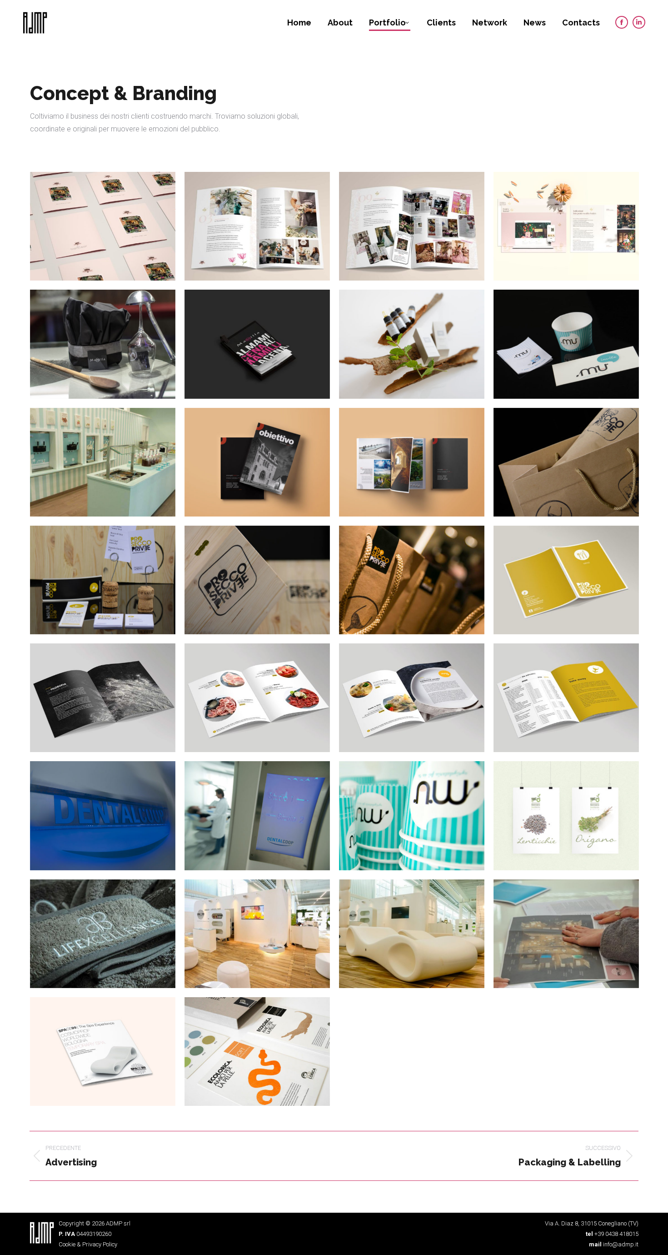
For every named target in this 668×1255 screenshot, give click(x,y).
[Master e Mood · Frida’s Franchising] (566, 226)
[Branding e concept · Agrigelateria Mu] (566, 344)
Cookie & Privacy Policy (88, 1244)
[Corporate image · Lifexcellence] (102, 933)
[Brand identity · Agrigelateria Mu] (411, 815)
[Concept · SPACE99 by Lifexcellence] (257, 933)
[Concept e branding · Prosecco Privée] (566, 462)
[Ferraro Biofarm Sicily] (566, 815)
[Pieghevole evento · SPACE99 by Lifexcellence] (566, 933)
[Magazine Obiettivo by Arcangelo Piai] (257, 462)
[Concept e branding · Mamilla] (102, 344)
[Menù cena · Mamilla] (257, 344)
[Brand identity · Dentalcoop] (102, 815)
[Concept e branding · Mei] (411, 344)
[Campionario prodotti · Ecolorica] (257, 1051)
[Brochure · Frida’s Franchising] (102, 226)
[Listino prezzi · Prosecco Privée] (566, 580)
